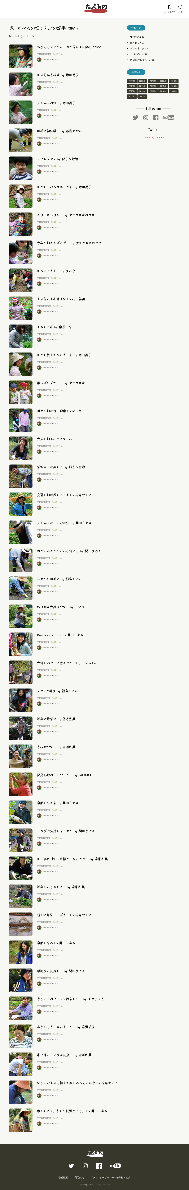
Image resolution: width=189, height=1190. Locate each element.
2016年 (153, 86)
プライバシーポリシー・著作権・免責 (110, 1177)
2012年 (142, 91)
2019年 (174, 81)
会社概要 (63, 1177)
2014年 (174, 86)
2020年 (163, 81)
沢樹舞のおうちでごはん (143, 60)
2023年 (132, 81)
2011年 (153, 91)
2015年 (163, 86)
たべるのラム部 (138, 54)
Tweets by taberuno (153, 137)
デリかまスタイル (139, 48)
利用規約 (79, 1177)
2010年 (163, 91)
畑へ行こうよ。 (59, 54)
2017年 (142, 86)
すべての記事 (137, 37)
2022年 (142, 81)
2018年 (132, 86)
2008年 (132, 96)
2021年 (153, 81)
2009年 (174, 91)
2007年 (142, 96)
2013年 (132, 91)
